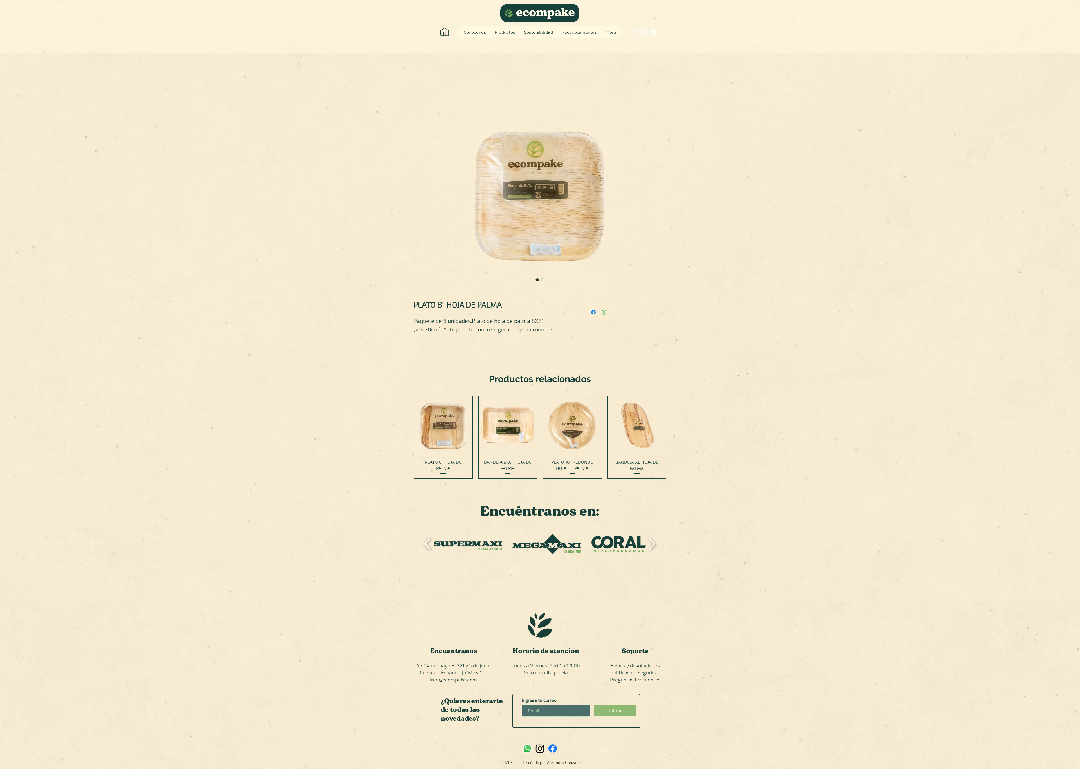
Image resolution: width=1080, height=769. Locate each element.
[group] (540, 437)
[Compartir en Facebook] (593, 312)
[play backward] (427, 544)
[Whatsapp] (633, 32)
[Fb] (552, 748)
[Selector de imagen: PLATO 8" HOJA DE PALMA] (537, 280)
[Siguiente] (674, 437)
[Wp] (527, 748)
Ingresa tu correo (539, 700)
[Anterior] (405, 437)
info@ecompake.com (453, 679)
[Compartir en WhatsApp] (604, 312)
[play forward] (652, 544)
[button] (468, 544)
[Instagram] (643, 32)
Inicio (418, 97)
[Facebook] (653, 32)
